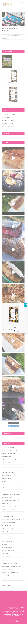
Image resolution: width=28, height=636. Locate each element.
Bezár (25, 304)
